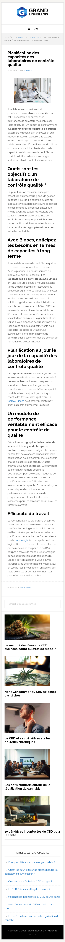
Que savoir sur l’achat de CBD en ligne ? (30, 881)
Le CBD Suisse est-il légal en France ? (29, 889)
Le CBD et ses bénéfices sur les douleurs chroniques (28, 740)
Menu (35, 29)
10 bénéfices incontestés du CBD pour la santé (34, 896)
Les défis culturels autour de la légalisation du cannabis (27, 786)
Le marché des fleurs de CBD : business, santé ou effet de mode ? (30, 647)
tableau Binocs (16, 401)
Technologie (26, 588)
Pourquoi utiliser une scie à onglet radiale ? (31, 862)
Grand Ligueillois (33, 12)
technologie (22, 540)
